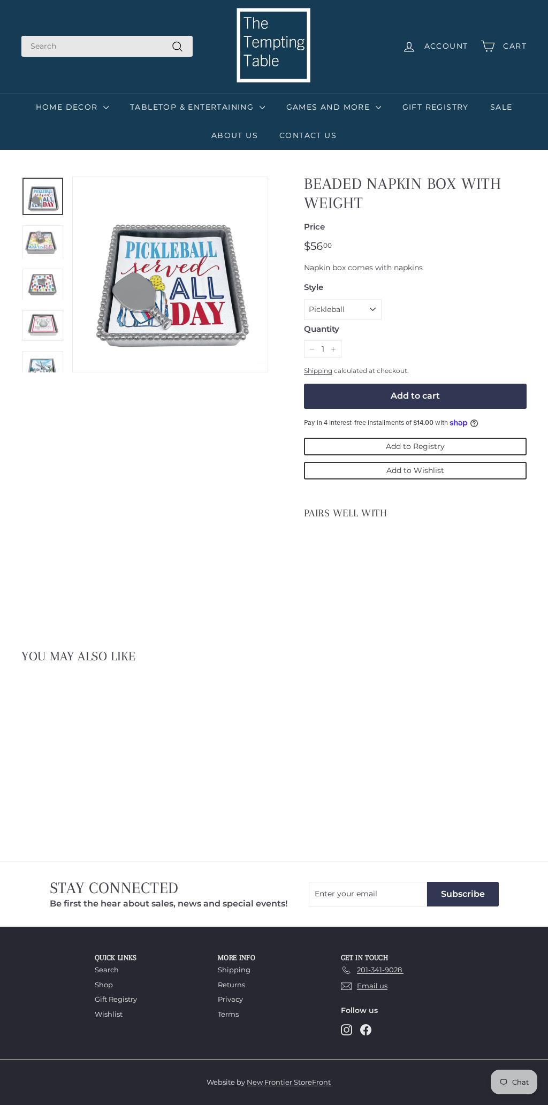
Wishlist (109, 1014)
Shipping (318, 371)
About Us (234, 135)
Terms (228, 1014)
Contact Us (308, 135)
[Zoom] (170, 274)
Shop (104, 984)
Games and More (329, 107)
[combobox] (107, 46)
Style (313, 287)
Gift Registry (435, 107)
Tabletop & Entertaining (193, 107)
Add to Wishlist (415, 470)
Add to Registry (415, 446)
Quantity (321, 329)
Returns (231, 984)
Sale (501, 107)
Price (314, 227)
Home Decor (68, 107)
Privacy (230, 999)
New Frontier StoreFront (289, 1082)
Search (107, 969)
